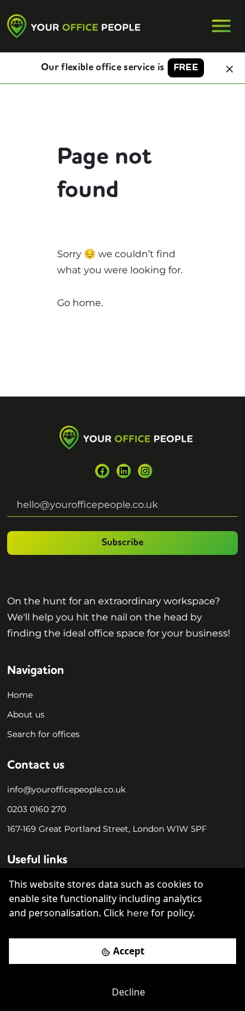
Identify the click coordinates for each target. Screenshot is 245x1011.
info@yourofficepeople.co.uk (66, 789)
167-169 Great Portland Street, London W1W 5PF (107, 828)
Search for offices (43, 734)
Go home (79, 302)
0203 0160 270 (36, 809)
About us (26, 714)
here (138, 913)
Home (20, 694)
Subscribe (122, 543)
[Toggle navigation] (221, 26)
